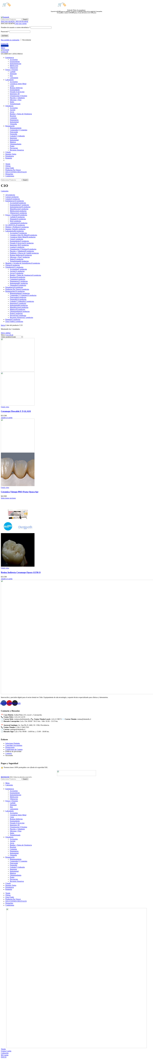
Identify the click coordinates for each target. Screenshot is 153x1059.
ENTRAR (5, 36)
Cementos (13, 118)
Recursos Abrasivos (17, 150)
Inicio (3, 325)
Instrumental (14, 122)
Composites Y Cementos (18, 130)
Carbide (12, 72)
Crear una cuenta (21, 23)
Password (5, 31)
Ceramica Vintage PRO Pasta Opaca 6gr (19, 492)
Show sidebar (6, 333)
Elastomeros (14, 120)
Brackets (13, 116)
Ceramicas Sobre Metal (18, 84)
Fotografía (13, 134)
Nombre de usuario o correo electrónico (15, 27)
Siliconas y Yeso (15, 100)
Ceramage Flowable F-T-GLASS (16, 411)
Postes (12, 146)
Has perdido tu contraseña (10, 40)
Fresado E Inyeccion (17, 92)
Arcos (12, 112)
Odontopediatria (15, 144)
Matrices (13, 142)
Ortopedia (13, 124)
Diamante (13, 74)
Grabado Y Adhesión (17, 136)
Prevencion (14, 148)
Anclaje (12, 110)
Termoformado (15, 104)
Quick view (5, 407)
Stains (12, 102)
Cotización (5, 46)
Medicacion (14, 66)
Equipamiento (15, 62)
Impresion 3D (15, 94)
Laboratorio (14, 78)
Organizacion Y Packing (18, 96)
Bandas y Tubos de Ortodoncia (21, 114)
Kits (11, 76)
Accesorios (14, 60)
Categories (4, 191)
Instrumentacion (15, 64)
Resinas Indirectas (16, 88)
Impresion (13, 138)
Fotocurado (14, 132)
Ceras (12, 86)
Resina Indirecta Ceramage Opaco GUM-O (21, 572)
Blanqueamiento (15, 128)
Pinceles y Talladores (17, 98)
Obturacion (14, 68)
